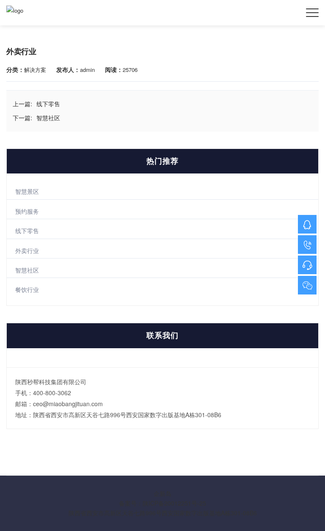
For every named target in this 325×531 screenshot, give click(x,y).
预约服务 (27, 211)
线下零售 (27, 230)
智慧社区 (27, 270)
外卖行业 (27, 250)
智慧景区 (27, 191)
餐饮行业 (27, 289)
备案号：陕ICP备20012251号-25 (162, 503)
